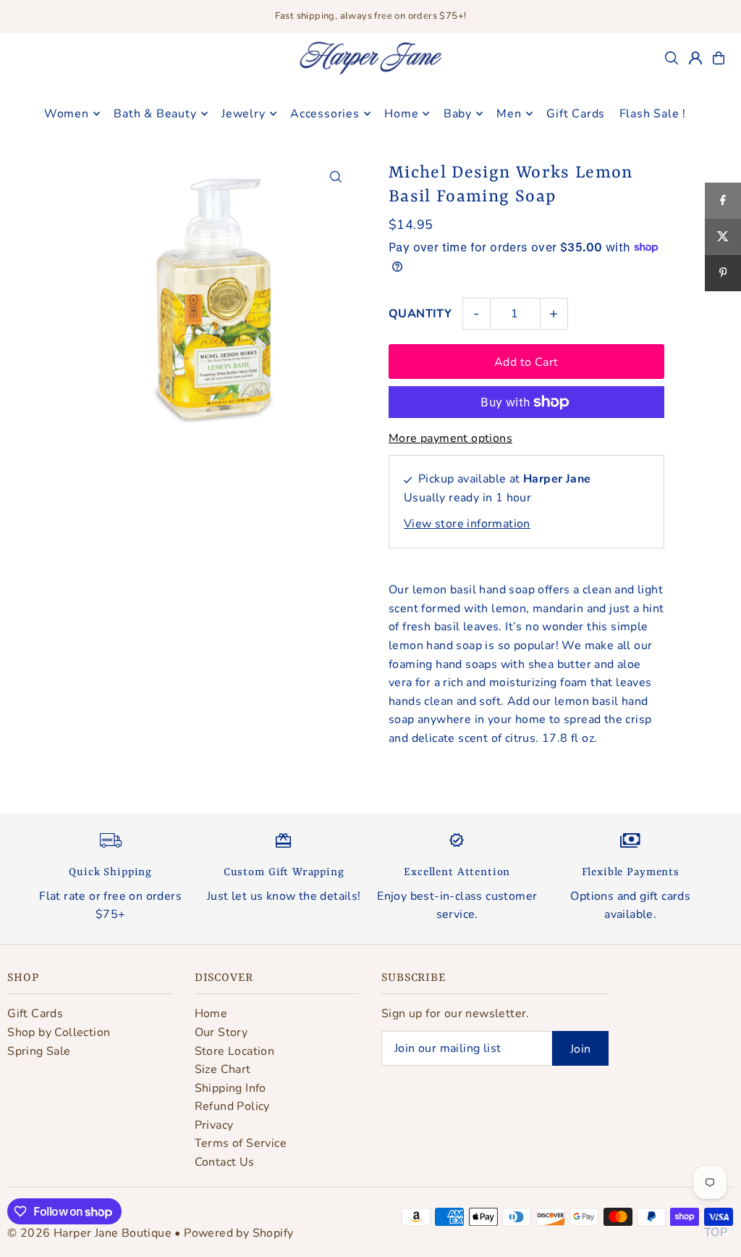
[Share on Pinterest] (723, 273)
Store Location (235, 1051)
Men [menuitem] (508, 114)
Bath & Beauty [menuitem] (155, 114)
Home (211, 1014)
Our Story (221, 1032)
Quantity (420, 314)
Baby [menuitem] (458, 114)
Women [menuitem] (66, 114)
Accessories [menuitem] (325, 114)
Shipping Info (230, 1088)
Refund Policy (232, 1106)
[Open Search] (671, 57)
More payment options (450, 438)
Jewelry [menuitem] (243, 114)
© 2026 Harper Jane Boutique (89, 1233)
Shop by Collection (58, 1032)
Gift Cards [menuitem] (575, 114)
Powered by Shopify (238, 1233)
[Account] (695, 57)
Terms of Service (241, 1143)
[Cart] (718, 57)
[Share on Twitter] (723, 237)
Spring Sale (38, 1051)
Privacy (214, 1125)
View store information (467, 524)
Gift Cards (35, 1014)
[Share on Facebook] (723, 201)
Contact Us (225, 1162)
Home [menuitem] (401, 114)
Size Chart (223, 1069)
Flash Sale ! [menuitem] (653, 114)
